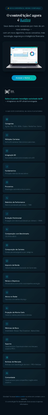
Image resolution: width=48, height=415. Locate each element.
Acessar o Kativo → (24, 78)
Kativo (25, 20)
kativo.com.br (20, 397)
